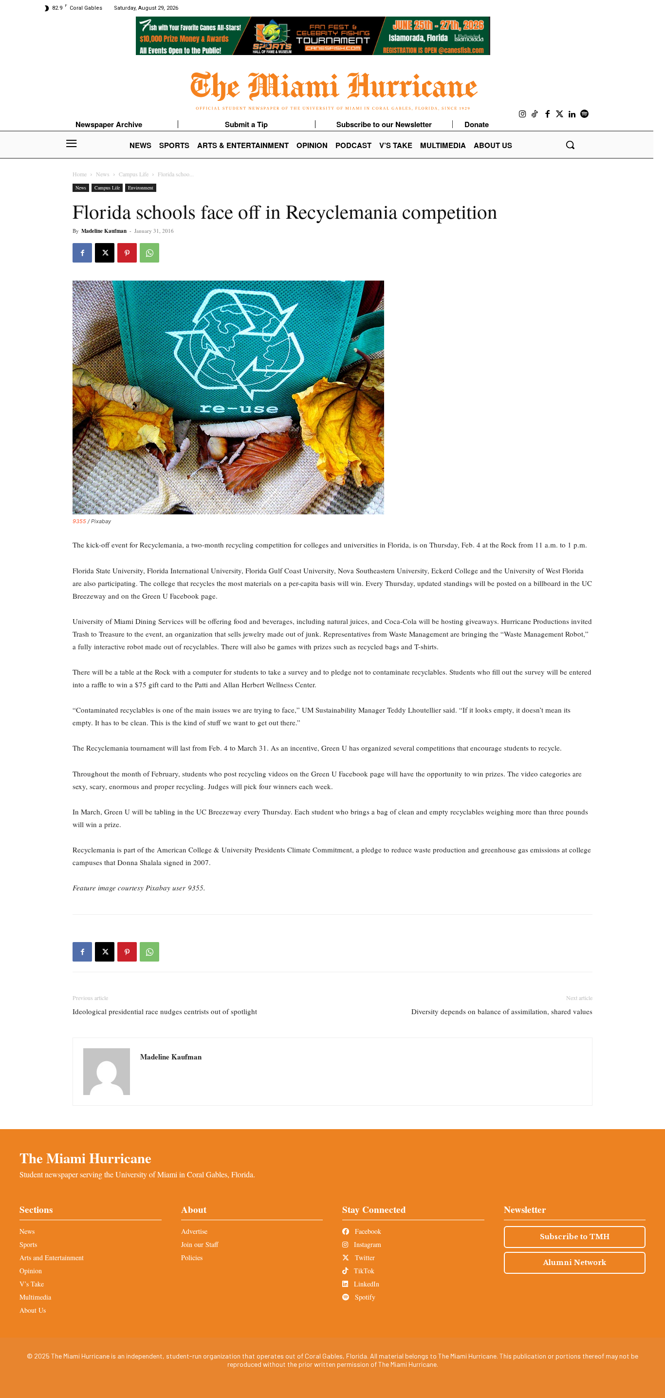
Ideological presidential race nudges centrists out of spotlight (165, 1011)
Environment (140, 187)
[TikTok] (535, 114)
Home (80, 174)
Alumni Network (574, 1262)
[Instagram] (523, 114)
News (103, 174)
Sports (28, 1244)
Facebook (367, 1231)
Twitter (364, 1257)
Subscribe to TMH (575, 1236)
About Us (32, 1310)
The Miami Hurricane (85, 1158)
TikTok (363, 1270)
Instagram (366, 1244)
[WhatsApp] (149, 253)
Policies (192, 1257)
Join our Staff (199, 1244)
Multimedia (35, 1297)
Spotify (364, 1297)
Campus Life (133, 174)
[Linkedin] (572, 114)
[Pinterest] (127, 253)
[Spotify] (584, 114)
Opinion (30, 1270)
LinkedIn (365, 1283)
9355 (79, 521)
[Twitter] (560, 114)
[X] (104, 253)
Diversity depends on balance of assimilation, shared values (501, 1011)
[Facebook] (547, 114)
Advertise (194, 1231)
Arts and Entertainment (51, 1257)
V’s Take (31, 1283)
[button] (570, 145)
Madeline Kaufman (104, 231)
